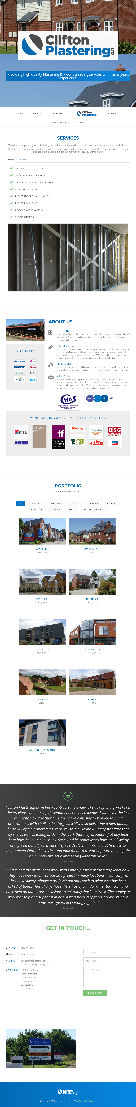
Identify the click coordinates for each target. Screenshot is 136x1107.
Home (20, 113)
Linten (72, 509)
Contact (80, 122)
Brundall (93, 503)
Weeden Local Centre (94, 509)
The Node (56, 509)
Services (37, 113)
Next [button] (130, 257)
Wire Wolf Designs (87, 1101)
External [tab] (22, 159)
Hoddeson (112, 503)
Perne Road (37, 509)
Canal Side (36, 503)
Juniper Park (56, 503)
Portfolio (113, 113)
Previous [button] (5, 257)
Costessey (75, 503)
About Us (57, 113)
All (20, 503)
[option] (68, 257)
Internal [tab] (11, 159)
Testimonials (58, 122)
